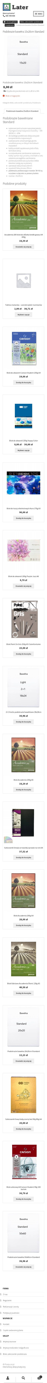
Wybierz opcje (23, 314)
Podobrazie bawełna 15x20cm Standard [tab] (22, 111)
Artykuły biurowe (9, 1341)
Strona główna (11, 22)
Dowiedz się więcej (23, 247)
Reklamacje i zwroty (11, 1306)
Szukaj (23, 1378)
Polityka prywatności (11, 1313)
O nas (5, 1294)
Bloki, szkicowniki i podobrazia (31, 22)
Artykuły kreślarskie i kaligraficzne (16, 1348)
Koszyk (36, 1376)
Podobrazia (9, 25)
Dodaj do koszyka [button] (23, 382)
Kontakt (6, 1324)
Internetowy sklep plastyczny (14, 1367)
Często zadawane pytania (13, 1330)
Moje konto (7, 1378)
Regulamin (7, 1300)
